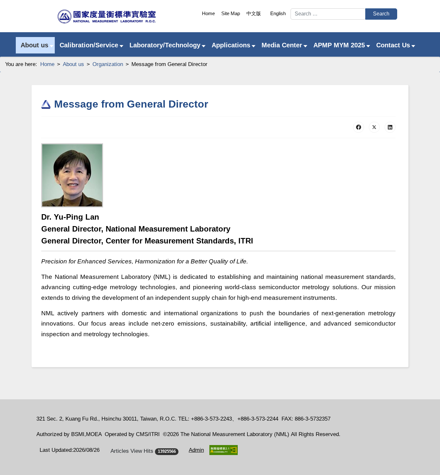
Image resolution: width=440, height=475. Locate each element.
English (278, 13)
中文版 (253, 13)
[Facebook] (358, 127)
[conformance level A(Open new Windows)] (223, 450)
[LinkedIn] (390, 127)
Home (208, 13)
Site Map (230, 13)
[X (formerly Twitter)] (374, 127)
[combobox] (328, 14)
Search (381, 13)
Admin (196, 450)
